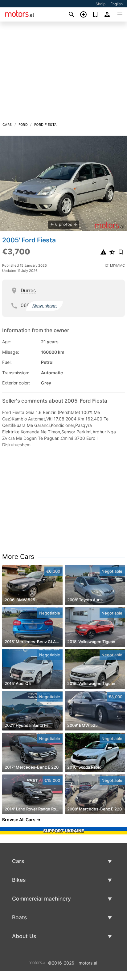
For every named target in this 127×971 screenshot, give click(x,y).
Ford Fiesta (45, 124)
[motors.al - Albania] (37, 962)
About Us (24, 936)
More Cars (18, 556)
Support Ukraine (63, 830)
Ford (23, 124)
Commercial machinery (41, 898)
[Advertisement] (63, 73)
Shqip (100, 4)
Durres (28, 290)
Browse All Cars (18, 819)
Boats (19, 917)
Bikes (19, 880)
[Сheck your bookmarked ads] (95, 14)
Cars (7, 124)
